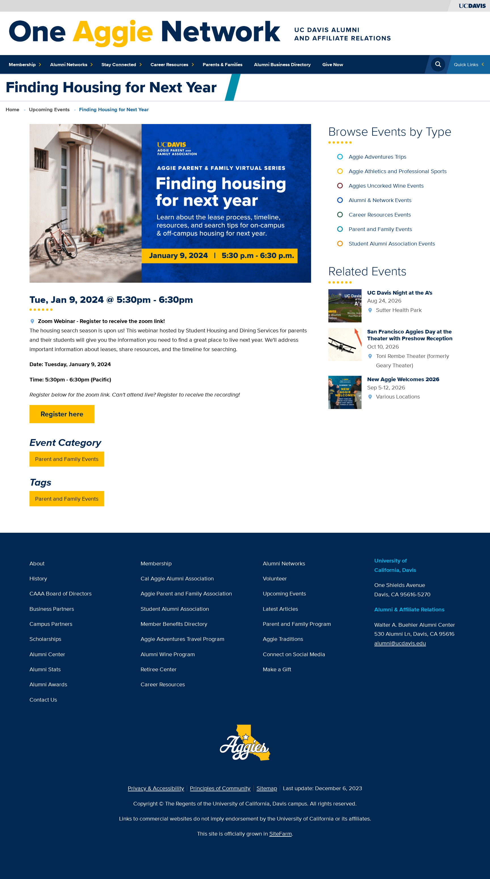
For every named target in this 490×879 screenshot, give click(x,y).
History (38, 578)
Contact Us (43, 699)
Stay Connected (119, 64)
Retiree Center (159, 669)
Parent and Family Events (66, 459)
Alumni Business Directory (282, 64)
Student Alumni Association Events (392, 243)
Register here (62, 414)
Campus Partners (50, 624)
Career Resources (169, 64)
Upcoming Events (49, 109)
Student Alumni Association (175, 609)
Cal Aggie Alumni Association (177, 578)
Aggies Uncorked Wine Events (386, 185)
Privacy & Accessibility (156, 788)
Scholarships (45, 639)
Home (12, 109)
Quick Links (466, 64)
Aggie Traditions (283, 639)
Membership (22, 64)
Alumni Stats (45, 669)
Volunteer (275, 578)
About (37, 563)
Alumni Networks (68, 64)
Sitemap (267, 788)
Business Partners (51, 609)
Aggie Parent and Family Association (186, 593)
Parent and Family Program (297, 624)
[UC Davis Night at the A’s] (345, 305)
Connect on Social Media (294, 654)
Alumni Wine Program (168, 654)
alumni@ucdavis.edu (400, 643)
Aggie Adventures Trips (377, 156)
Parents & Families (222, 64)
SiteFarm (280, 833)
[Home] (234, 32)
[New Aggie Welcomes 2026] (345, 391)
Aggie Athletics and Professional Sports (398, 171)
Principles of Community (220, 788)
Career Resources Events (380, 214)
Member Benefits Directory (174, 624)
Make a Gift (277, 669)
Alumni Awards (48, 684)
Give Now (332, 64)
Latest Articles (280, 609)
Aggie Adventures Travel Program (182, 639)
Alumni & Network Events (380, 200)
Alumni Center (47, 654)
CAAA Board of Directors (60, 593)
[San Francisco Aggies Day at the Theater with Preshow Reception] (345, 344)
